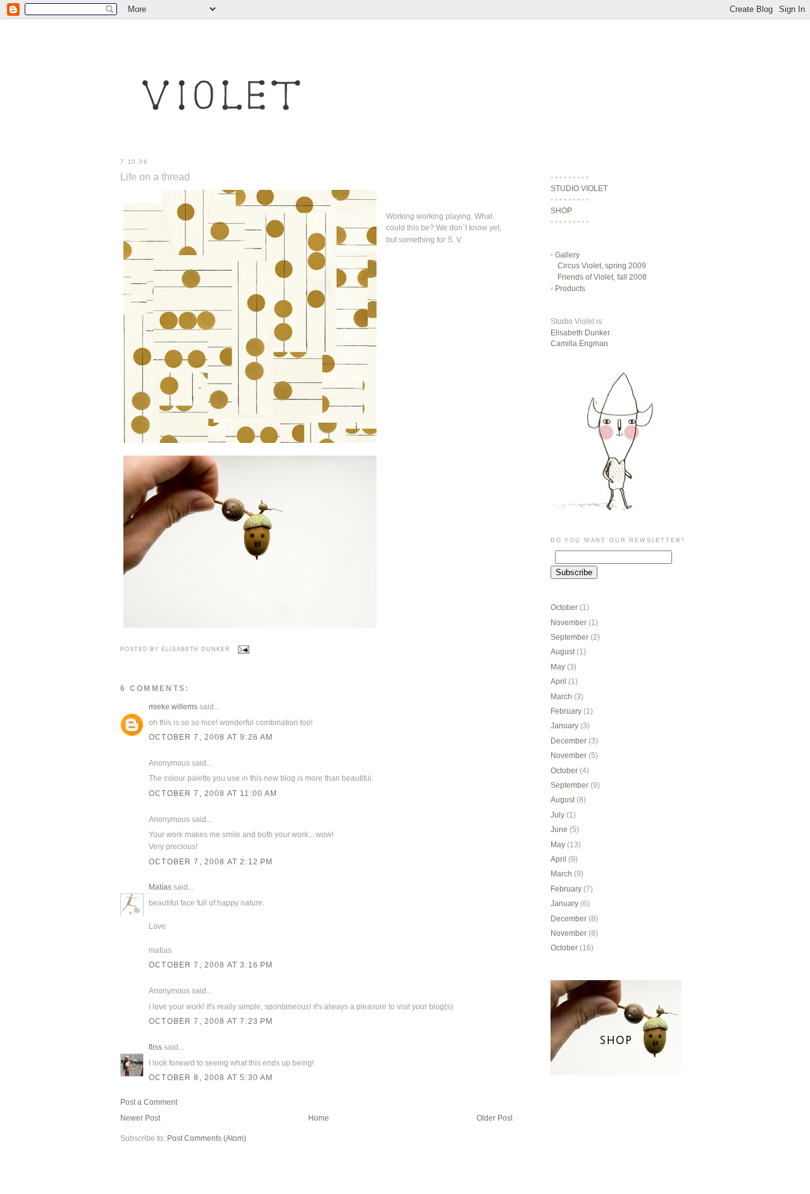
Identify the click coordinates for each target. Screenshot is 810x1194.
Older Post (495, 1118)
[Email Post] (242, 649)
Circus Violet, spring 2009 (602, 265)
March (561, 696)
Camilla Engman (579, 343)
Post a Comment (148, 1102)
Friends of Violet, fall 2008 (602, 277)
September (570, 637)
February (566, 711)
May (558, 666)
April (558, 681)
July (557, 815)
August (563, 651)
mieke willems (173, 706)
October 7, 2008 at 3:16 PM (211, 965)
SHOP (561, 210)
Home (318, 1118)
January (564, 725)
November (569, 622)
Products (570, 288)
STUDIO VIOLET (579, 188)
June (559, 829)
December (569, 741)
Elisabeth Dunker (580, 332)
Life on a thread (155, 176)
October (564, 607)
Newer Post (140, 1118)
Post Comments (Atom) (206, 1138)
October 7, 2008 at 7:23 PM (211, 1021)
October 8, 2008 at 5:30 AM (211, 1077)
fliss (155, 1047)
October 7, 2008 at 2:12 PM (211, 861)
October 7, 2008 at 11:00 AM (213, 793)
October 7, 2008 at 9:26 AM (211, 737)
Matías (160, 887)
